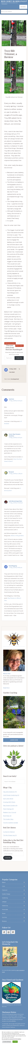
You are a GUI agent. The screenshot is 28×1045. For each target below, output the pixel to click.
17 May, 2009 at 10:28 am (16, 503)
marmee (11, 399)
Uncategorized (15, 379)
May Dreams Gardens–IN (10, 805)
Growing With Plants (9, 802)
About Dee (6, 673)
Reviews (4, 921)
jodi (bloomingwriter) (15, 501)
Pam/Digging (13, 566)
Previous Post (10, 343)
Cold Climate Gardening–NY (11, 795)
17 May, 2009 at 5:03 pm (15, 400)
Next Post (19, 345)
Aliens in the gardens (17, 535)
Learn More (14, 740)
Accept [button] (15, 1041)
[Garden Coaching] (14, 712)
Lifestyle (4, 901)
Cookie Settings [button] (7, 1041)
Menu (24, 7)
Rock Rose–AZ (7, 816)
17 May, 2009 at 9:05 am (15, 567)
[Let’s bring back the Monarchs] (10, 966)
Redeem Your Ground (9, 812)
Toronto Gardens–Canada (10, 822)
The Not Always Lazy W (10, 835)
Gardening (5, 898)
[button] (24, 9)
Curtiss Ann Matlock (9, 832)
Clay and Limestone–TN (10, 792)
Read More (6, 687)
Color (3, 886)
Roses (3, 913)
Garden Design (6, 894)
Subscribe (19, 358)
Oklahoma (5, 905)
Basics (3, 882)
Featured (4, 890)
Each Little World (8, 798)
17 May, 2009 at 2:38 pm (15, 473)
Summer (4, 917)
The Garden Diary (8, 819)
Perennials (5, 909)
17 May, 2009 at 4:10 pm (15, 437)
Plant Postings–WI (8, 809)
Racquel (11, 472)
